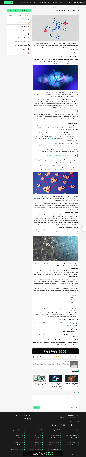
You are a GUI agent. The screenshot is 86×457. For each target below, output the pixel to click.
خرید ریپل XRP (38, 440)
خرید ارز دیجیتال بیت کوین (36, 433)
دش (75, 295)
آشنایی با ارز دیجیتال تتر (55, 440)
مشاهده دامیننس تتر (55, 433)
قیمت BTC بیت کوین (19, 435)
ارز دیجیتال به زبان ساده (55, 435)
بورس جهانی (18, 15)
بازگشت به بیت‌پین (8, 2)
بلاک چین (70, 7)
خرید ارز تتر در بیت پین (37, 435)
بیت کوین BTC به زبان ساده (54, 442)
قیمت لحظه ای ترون (19, 440)
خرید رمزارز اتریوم (38, 437)
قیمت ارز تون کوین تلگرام (19, 442)
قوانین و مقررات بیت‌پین (73, 447)
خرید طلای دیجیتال (37, 444)
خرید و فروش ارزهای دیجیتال (69, 322)
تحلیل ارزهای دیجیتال (42, 2)
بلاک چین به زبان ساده (55, 437)
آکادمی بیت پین (76, 7)
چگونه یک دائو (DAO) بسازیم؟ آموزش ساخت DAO (60, 111)
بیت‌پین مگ (30, 2)
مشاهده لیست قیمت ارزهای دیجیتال (17, 449)
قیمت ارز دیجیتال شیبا (19, 447)
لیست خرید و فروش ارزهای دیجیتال (35, 449)
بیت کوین (52, 218)
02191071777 (62, 418)
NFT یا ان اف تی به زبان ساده (54, 444)
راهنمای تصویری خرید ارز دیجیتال (53, 447)
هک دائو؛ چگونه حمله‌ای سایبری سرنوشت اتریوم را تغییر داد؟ (58, 155)
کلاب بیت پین (74, 440)
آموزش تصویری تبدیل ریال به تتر (53, 449)
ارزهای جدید (11, 15)
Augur (73, 299)
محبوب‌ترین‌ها (26, 15)
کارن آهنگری (42, 12)
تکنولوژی (35, 2)
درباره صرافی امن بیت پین (72, 442)
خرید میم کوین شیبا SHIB (37, 447)
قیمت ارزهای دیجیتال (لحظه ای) (71, 435)
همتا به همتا (50, 138)
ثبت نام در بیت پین (73, 433)
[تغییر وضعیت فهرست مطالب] (55, 53)
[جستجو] (2, 2)
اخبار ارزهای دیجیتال (68, 2)
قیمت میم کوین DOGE (19, 444)
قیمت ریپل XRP (20, 437)
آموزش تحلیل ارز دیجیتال (52, 2)
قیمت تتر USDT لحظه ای (19, 433)
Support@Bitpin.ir (70, 418)
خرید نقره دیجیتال (38, 442)
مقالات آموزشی (61, 2)
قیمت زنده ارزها (23, 2)
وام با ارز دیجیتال (74, 437)
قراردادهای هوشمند (56, 99)
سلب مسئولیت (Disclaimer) (72, 444)
